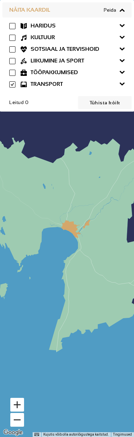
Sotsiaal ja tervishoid (64, 49)
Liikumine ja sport (56, 61)
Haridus (42, 25)
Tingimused (122, 434)
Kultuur (42, 37)
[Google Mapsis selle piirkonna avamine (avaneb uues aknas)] (13, 432)
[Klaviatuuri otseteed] (36, 434)
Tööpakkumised (53, 72)
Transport (46, 84)
